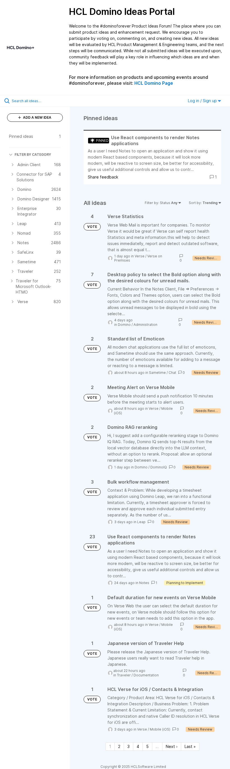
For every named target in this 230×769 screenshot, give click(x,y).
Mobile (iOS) (160, 729)
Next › (172, 746)
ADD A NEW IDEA (36, 117)
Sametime (157, 372)
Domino (124, 324)
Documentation (146, 675)
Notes (144, 583)
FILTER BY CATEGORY (33, 154)
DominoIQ (158, 467)
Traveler (124, 675)
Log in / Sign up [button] (203, 100)
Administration (145, 324)
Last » (190, 746)
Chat (172, 372)
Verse (139, 256)
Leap (141, 522)
